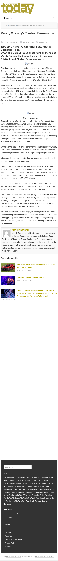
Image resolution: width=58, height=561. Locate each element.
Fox (43, 480)
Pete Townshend (42, 492)
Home (5, 25)
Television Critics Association (42, 495)
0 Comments (43, 42)
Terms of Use (10, 546)
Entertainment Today (13, 556)
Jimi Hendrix (42, 486)
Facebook (8, 517)
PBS (34, 492)
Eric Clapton (31, 480)
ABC (5, 477)
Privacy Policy (10, 543)
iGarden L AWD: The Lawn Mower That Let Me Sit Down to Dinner (36, 266)
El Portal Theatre (21, 480)
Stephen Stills (14, 495)
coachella (44, 477)
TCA (20, 495)
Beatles (20, 477)
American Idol (12, 477)
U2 (33, 501)
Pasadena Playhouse (24, 492)
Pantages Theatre (10, 492)
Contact (8, 532)
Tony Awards (27, 501)
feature (39, 480)
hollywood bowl (19, 486)
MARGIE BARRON (10, 42)
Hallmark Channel (47, 483)
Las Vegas (19, 489)
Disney (50, 477)
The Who (18, 501)
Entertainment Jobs (12, 514)
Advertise (8, 536)
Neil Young (50, 489)
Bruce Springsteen (30, 477)
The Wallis (24, 498)
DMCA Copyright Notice (13, 539)
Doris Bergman (9, 480)
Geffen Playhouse (34, 483)
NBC (44, 489)
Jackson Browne (31, 486)
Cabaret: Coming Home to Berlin (30, 277)
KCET (49, 486)
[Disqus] (29, 343)
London (26, 489)
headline (11, 486)
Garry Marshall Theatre (18, 483)
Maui (40, 489)
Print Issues (9, 521)
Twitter (7, 524)
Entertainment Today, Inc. (44, 556)
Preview (12, 25)
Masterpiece (33, 489)
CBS (38, 477)
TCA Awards (27, 495)
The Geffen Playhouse (12, 498)
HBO (5, 486)
